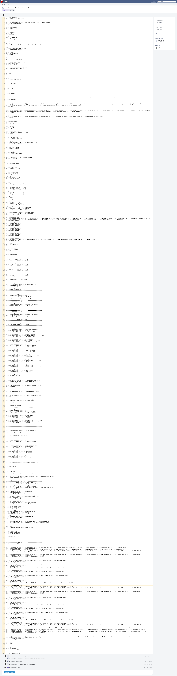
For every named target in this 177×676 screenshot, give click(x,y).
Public (12, 10)
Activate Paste (160, 20)
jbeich (11, 15)
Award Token (159, 29)
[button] (153, 1)
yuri (159, 47)
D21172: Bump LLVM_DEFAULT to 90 (27, 664)
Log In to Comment (9, 672)
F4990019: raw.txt (162, 40)
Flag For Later (160, 27)
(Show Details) (28, 656)
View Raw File (159, 22)
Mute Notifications (161, 26)
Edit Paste (159, 18)
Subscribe (159, 24)
